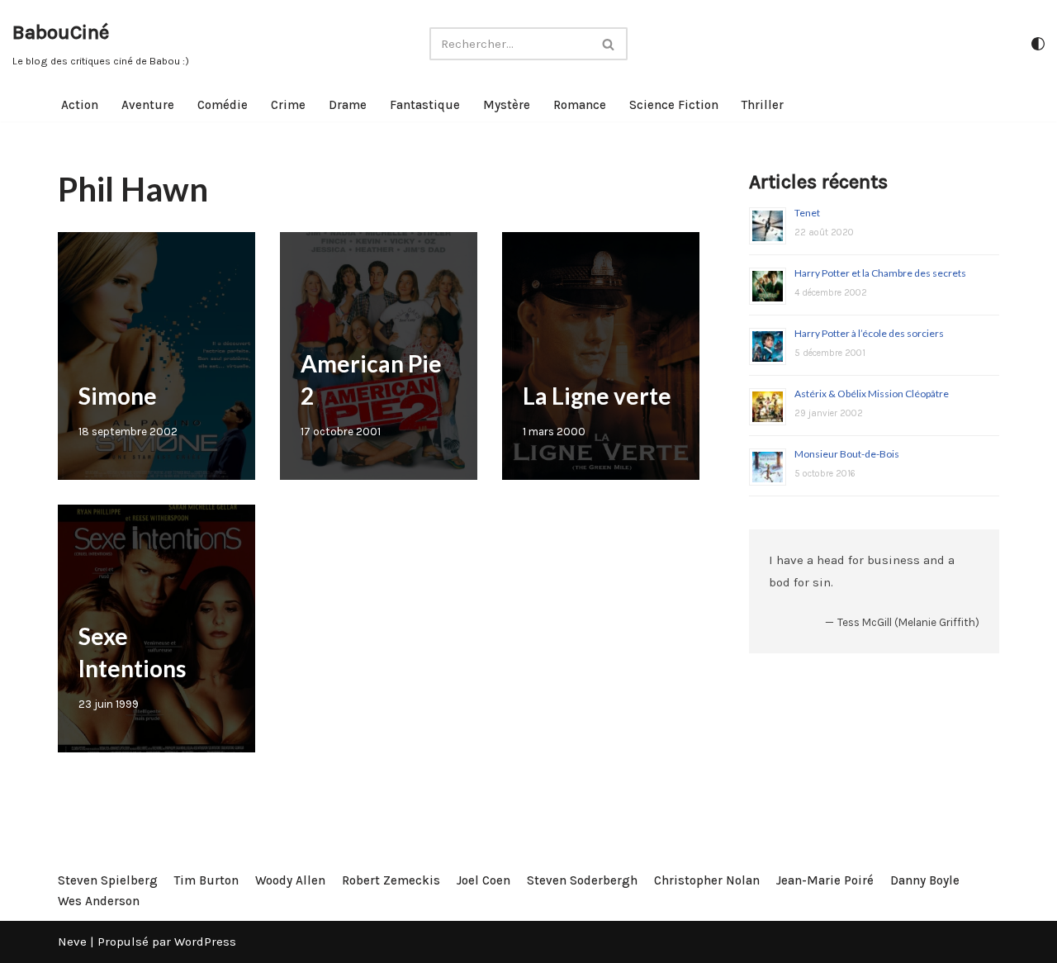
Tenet (807, 212)
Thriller (763, 104)
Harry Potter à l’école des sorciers (869, 333)
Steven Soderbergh (582, 880)
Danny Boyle (925, 880)
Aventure (147, 104)
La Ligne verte (597, 396)
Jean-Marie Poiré (825, 880)
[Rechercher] (609, 43)
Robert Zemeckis (391, 880)
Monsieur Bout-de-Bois (846, 454)
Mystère (506, 104)
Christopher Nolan (707, 880)
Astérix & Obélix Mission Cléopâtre (871, 393)
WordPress (205, 941)
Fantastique (425, 104)
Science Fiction (673, 104)
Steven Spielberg (108, 880)
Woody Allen (290, 880)
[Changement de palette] (1038, 43)
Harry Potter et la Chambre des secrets (880, 273)
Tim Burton (206, 880)
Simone (117, 396)
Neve (72, 941)
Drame (348, 104)
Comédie (222, 104)
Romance (579, 104)
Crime (288, 104)
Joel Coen (483, 880)
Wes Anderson (99, 901)
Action (79, 104)
